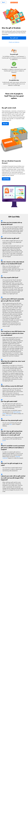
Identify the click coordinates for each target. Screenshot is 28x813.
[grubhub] (14, 2)
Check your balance (14, 42)
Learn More (6, 179)
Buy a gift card (14, 38)
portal (4, 440)
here (10, 424)
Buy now (5, 123)
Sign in (3, 2)
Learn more (8, 415)
